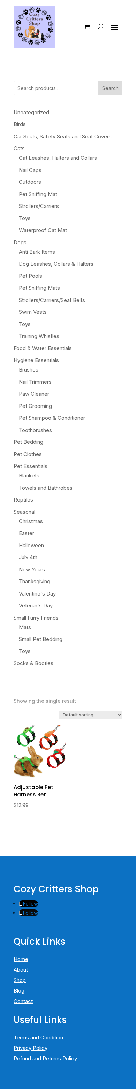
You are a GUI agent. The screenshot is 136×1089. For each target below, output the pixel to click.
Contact (23, 1001)
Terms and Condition (38, 1037)
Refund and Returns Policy (45, 1058)
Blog (19, 990)
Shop (20, 980)
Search (110, 88)
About (21, 969)
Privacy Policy (30, 1048)
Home (21, 959)
